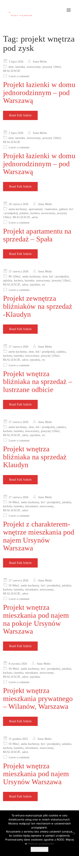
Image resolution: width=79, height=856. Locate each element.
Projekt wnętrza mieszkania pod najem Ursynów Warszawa (36, 774)
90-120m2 (14, 276)
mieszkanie (31, 506)
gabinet (63, 209)
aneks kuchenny (18, 209)
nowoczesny (34, 66)
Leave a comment (19, 76)
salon (35, 217)
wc (43, 284)
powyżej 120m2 (52, 66)
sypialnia (35, 284)
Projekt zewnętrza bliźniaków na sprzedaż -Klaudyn (37, 306)
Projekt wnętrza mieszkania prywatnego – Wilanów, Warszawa (38, 698)
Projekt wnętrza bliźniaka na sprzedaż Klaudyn (34, 457)
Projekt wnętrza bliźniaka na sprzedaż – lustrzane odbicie (37, 382)
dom (11, 66)
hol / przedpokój (59, 276)
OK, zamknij (39, 849)
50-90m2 (14, 502)
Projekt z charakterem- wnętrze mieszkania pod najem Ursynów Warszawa (38, 536)
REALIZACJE (11, 70)
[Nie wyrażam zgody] (74, 833)
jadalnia (24, 213)
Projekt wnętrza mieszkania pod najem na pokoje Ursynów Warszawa (36, 619)
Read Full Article (20, 115)
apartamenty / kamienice (43, 209)
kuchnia (35, 213)
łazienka (20, 66)
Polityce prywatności (41, 843)
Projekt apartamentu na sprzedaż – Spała (37, 235)
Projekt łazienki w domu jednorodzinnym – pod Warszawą (39, 93)
